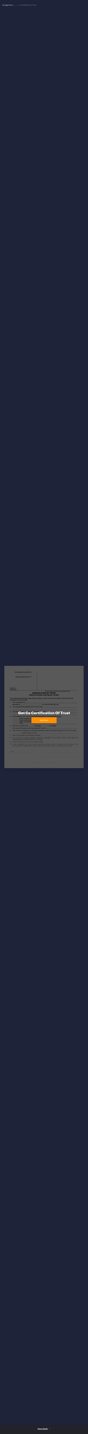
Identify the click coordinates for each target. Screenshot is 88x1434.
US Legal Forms (7, 5)
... (16, 5)
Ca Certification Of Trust (28, 5)
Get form (44, 720)
